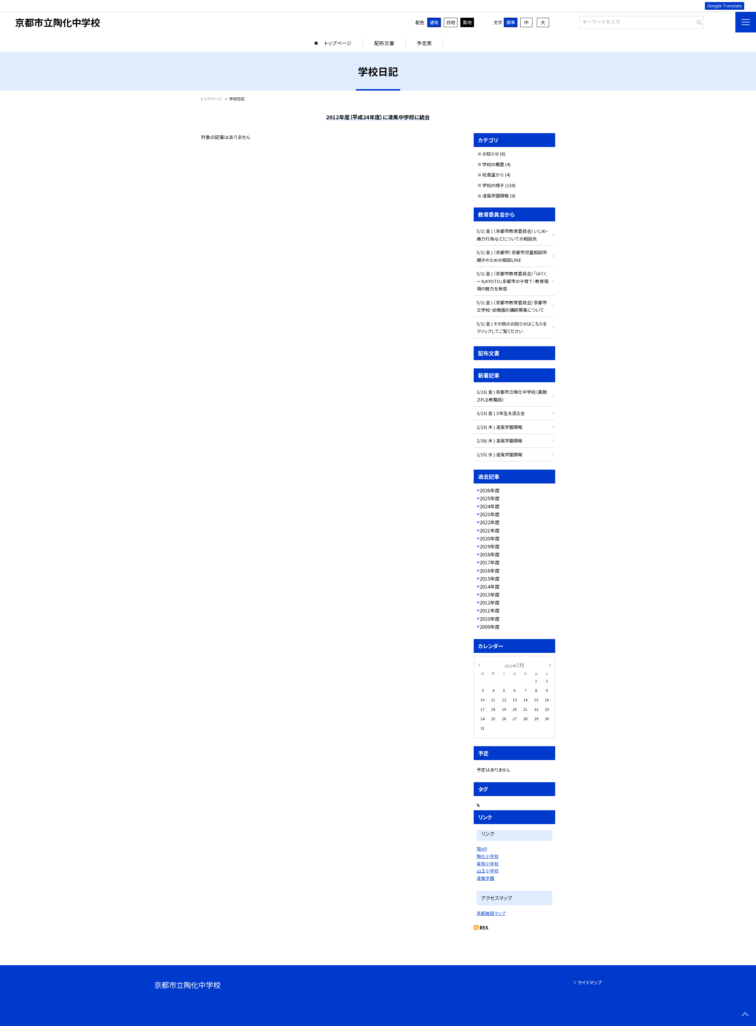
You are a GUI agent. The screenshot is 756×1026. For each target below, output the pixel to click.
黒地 (467, 22)
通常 (434, 22)
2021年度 (490, 530)
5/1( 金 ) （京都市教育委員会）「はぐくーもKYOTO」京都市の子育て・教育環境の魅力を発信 (512, 281)
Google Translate (724, 6)
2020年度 (490, 538)
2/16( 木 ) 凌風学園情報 (499, 440)
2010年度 (490, 618)
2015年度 (490, 578)
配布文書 (384, 43)
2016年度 (490, 570)
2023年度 (490, 514)
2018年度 (490, 554)
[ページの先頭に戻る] (745, 1015)
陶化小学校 (488, 856)
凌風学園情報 (495, 195)
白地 (450, 22)
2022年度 (490, 522)
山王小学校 (488, 870)
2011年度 (490, 610)
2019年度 (490, 546)
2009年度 (490, 626)
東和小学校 (488, 863)
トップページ (337, 43)
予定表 (424, 43)
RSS (484, 927)
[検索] (698, 21)
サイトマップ (589, 982)
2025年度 (490, 498)
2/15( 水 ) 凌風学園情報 (499, 454)
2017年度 (490, 562)
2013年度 (490, 594)
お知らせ (490, 154)
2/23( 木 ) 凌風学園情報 (499, 427)
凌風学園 (485, 878)
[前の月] (479, 664)
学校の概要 (493, 164)
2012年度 (490, 602)
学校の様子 (493, 185)
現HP (482, 849)
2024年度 (490, 506)
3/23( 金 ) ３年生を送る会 (501, 413)
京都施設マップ (491, 913)
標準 (510, 22)
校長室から (493, 174)
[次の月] (550, 664)
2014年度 (490, 586)
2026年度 (490, 490)
